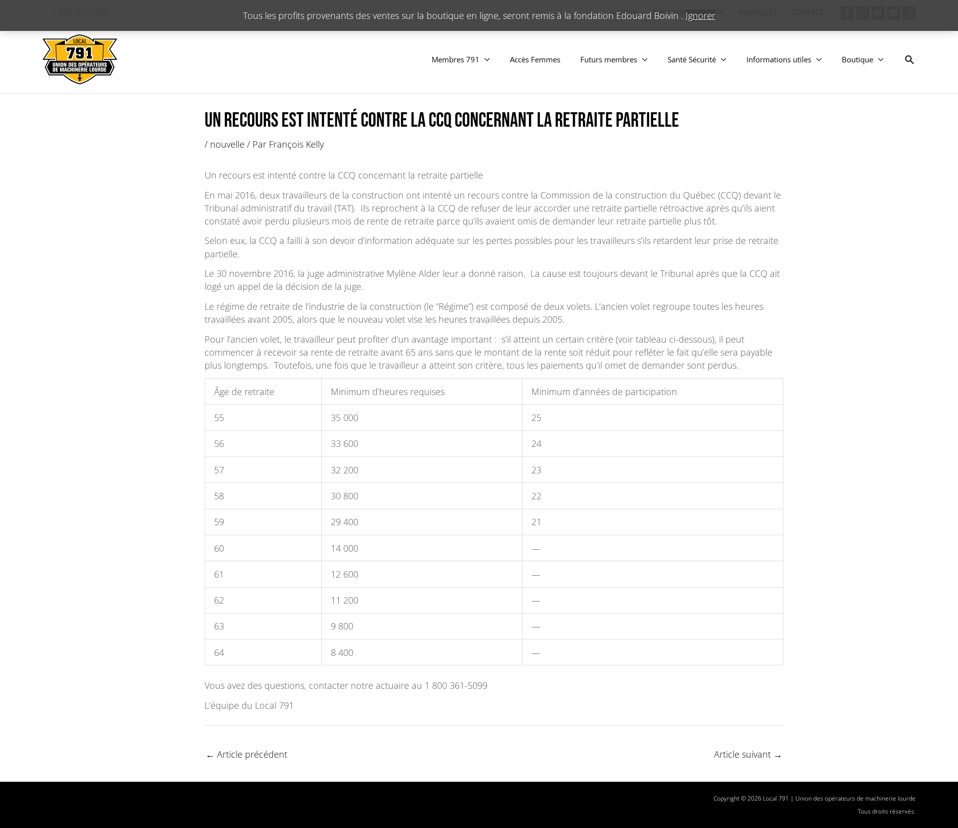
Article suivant (748, 754)
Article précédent (246, 754)
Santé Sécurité (692, 59)
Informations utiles (778, 59)
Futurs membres (608, 59)
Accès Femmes (535, 59)
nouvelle (227, 144)
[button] (910, 59)
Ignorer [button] (701, 15)
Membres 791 (455, 59)
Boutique (857, 59)
